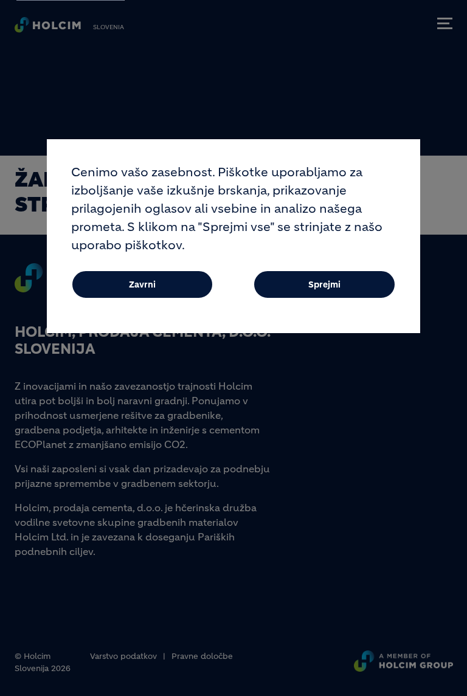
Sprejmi (324, 284)
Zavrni (142, 284)
